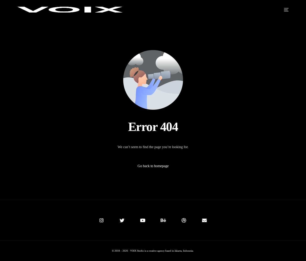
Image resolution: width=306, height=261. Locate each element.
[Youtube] (142, 220)
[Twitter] (122, 220)
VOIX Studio (137, 250)
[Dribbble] (184, 220)
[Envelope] (204, 220)
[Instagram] (101, 220)
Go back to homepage (153, 166)
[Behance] (163, 220)
